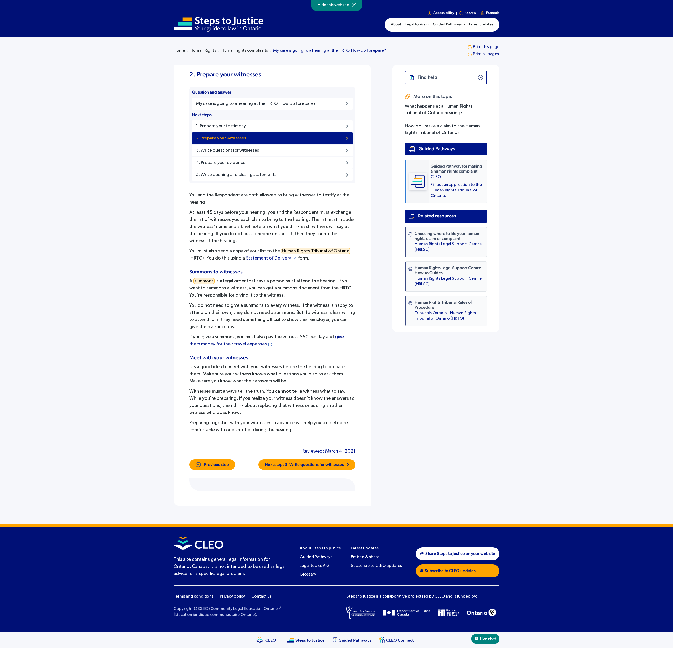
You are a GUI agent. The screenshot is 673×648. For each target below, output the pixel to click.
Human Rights (203, 51)
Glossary (308, 574)
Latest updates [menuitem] (481, 24)
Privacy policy (232, 596)
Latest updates (365, 548)
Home (179, 51)
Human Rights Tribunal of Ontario (316, 251)
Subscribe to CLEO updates (376, 566)
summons (204, 281)
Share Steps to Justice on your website (460, 554)
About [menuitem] (396, 24)
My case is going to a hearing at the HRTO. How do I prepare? (329, 51)
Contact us (261, 596)
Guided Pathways (316, 557)
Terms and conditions (193, 596)
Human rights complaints (244, 51)
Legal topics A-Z (315, 566)
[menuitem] (417, 24)
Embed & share (365, 557)
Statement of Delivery (268, 258)
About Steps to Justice (320, 548)
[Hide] (354, 5)
